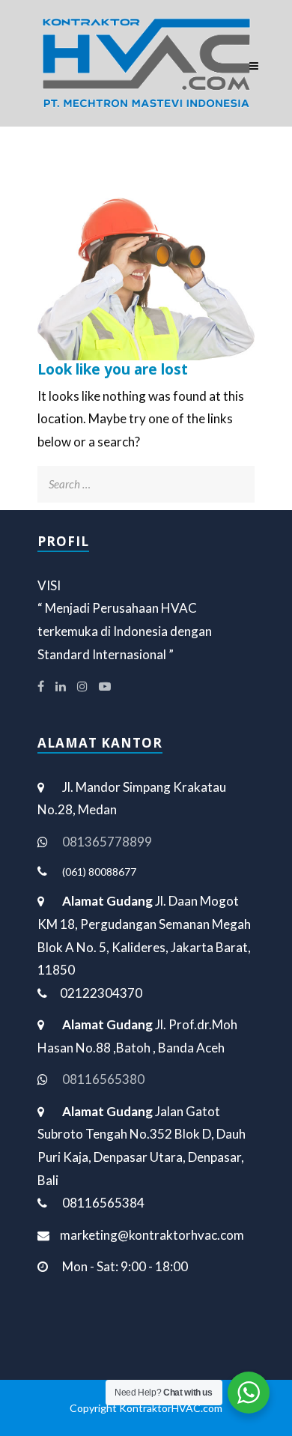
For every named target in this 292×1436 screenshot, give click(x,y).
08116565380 (103, 1079)
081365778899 (107, 841)
